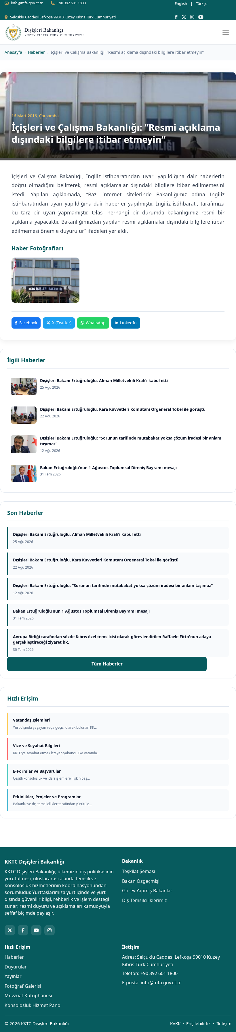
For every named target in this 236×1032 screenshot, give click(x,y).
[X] (184, 17)
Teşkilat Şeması (138, 871)
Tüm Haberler (107, 664)
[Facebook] (176, 17)
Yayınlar (13, 976)
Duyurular (16, 967)
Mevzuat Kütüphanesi (28, 995)
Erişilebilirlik (198, 1023)
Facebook (28, 322)
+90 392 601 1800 (71, 2)
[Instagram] (192, 17)
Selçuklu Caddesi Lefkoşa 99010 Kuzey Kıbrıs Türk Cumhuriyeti (63, 17)
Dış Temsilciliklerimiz (144, 900)
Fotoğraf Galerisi (23, 986)
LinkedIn (128, 322)
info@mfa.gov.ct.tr (27, 2)
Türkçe (201, 3)
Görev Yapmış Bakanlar (147, 890)
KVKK (175, 1023)
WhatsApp (96, 322)
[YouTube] (200, 17)
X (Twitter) (61, 322)
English (181, 3)
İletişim (223, 1023)
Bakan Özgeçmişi (140, 881)
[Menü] (225, 32)
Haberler (36, 52)
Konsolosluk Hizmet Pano (32, 1005)
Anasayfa (13, 52)
